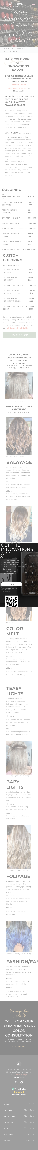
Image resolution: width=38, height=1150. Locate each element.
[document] (19, 575)
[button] (1, 556)
